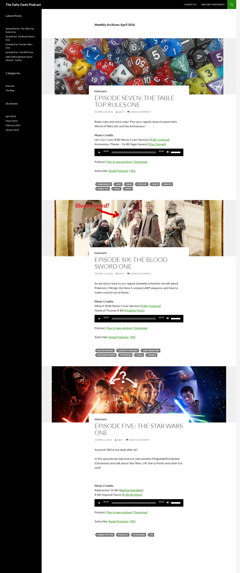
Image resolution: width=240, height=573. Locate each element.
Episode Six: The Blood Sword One (130, 263)
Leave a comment (140, 111)
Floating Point (134, 310)
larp (118, 184)
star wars (139, 534)
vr (151, 534)
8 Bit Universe (160, 139)
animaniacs (104, 184)
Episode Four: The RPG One (19, 52)
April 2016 (11, 116)
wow (128, 188)
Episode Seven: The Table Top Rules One (134, 101)
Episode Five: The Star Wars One (138, 429)
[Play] (99, 152)
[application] (138, 152)
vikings (152, 355)
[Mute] (168, 152)
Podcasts (100, 91)
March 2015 (12, 120)
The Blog (10, 90)
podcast (142, 184)
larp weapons (151, 350)
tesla (117, 188)
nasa (129, 184)
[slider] (176, 152)
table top (103, 188)
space (155, 184)
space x (168, 184)
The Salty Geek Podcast (23, 4)
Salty (121, 111)
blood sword (105, 350)
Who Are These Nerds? (213, 4)
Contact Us (190, 4)
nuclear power (106, 355)
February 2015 (13, 125)
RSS (132, 170)
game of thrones (128, 350)
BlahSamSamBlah (131, 490)
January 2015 (12, 129)
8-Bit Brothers (132, 494)
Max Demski (157, 144)
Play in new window (119, 161)
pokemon (125, 355)
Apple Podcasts (118, 170)
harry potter (105, 534)
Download (140, 161)
